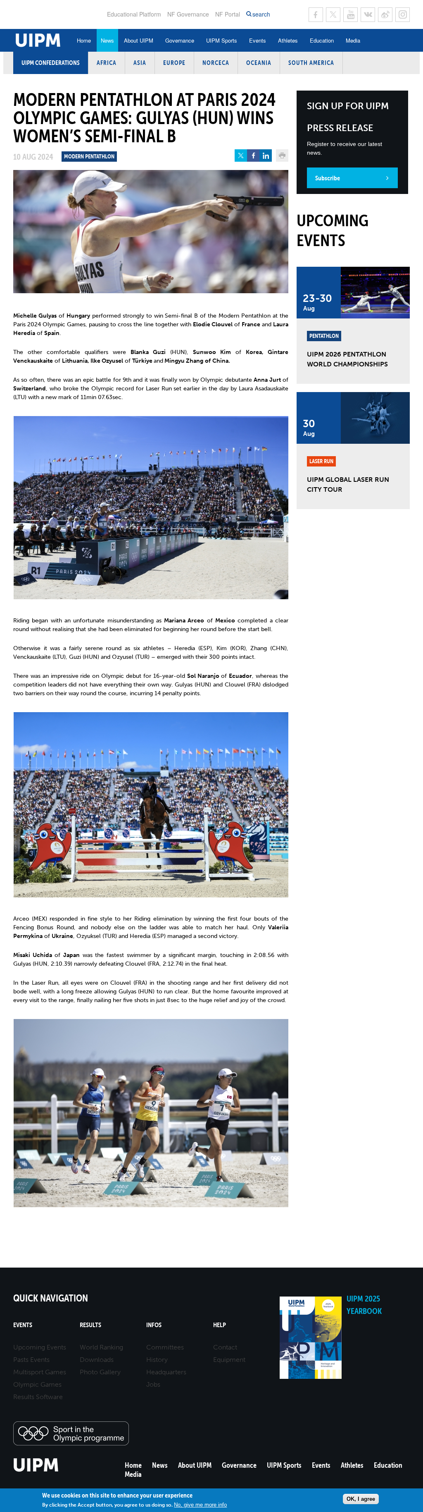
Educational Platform (134, 14)
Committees (165, 1347)
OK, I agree (361, 1499)
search (261, 14)
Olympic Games (37, 1384)
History (157, 1360)
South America (311, 63)
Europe (174, 63)
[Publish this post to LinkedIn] (265, 155)
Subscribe (327, 178)
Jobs (153, 1384)
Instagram (402, 14)
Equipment (229, 1360)
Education (322, 40)
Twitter (333, 14)
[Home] (36, 1470)
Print (282, 155)
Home (84, 40)
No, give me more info (200, 1505)
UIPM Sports (221, 40)
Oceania (258, 63)
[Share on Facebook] (253, 155)
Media (353, 40)
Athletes (288, 40)
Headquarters (166, 1372)
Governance (179, 40)
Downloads (97, 1360)
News (107, 40)
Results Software (38, 1397)
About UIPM (138, 40)
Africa (106, 63)
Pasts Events (31, 1360)
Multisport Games (39, 1372)
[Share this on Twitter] (241, 155)
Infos (154, 1325)
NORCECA (215, 63)
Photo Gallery (100, 1372)
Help (219, 1325)
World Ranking (101, 1347)
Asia (139, 63)
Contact (225, 1347)
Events (257, 40)
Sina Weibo (385, 14)
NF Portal (227, 14)
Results (90, 1325)
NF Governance (188, 14)
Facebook (316, 14)
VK (368, 14)
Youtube (350, 14)
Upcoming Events (39, 1347)
